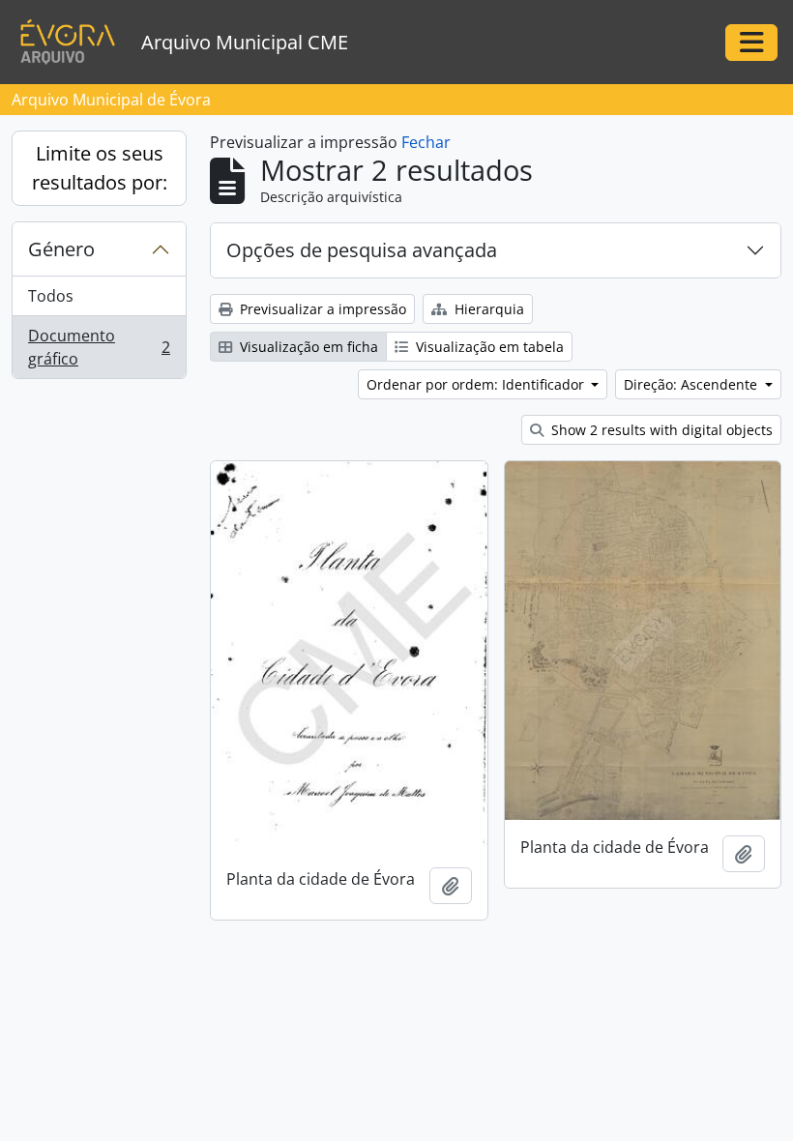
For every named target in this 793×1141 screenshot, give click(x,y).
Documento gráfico (98, 347)
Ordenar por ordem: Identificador (477, 384)
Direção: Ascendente (692, 384)
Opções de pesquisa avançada (361, 250)
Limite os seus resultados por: (99, 167)
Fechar (426, 142)
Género (61, 249)
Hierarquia (487, 309)
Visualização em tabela (488, 346)
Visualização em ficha (307, 346)
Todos (50, 296)
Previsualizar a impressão (321, 309)
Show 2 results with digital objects (660, 430)
